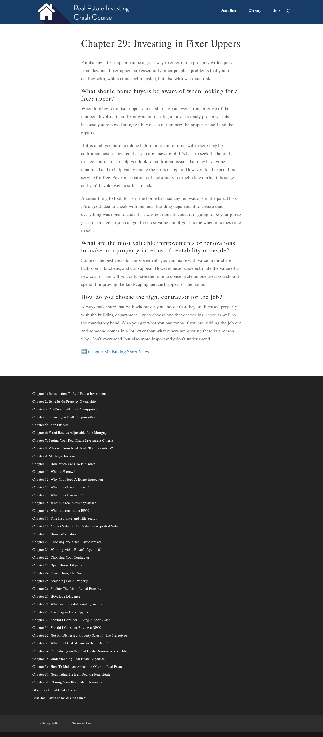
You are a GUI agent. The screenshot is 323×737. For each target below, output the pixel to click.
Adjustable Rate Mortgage (88, 432)
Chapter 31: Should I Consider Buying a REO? (66, 627)
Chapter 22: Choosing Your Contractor (60, 557)
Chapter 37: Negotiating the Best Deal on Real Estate (71, 674)
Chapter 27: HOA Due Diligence (56, 596)
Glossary (255, 11)
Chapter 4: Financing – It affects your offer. (64, 416)
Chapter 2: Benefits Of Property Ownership (64, 401)
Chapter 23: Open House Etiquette (57, 565)
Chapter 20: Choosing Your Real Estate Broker (66, 541)
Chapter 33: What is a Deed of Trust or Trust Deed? (70, 643)
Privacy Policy (49, 723)
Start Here (228, 11)
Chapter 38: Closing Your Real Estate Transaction (68, 682)
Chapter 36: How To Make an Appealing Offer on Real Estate (77, 666)
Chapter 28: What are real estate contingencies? (67, 604)
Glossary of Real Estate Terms (54, 689)
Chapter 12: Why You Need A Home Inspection (67, 479)
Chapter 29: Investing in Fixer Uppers (60, 611)
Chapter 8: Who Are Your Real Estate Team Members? (72, 448)
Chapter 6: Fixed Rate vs (50, 432)
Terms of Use (81, 723)
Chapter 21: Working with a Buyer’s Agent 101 (67, 549)
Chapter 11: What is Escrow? (53, 471)
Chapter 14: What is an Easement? (57, 494)
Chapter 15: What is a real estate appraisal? (64, 502)
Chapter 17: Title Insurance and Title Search (64, 518)
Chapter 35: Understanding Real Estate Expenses (68, 658)
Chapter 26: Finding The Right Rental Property (66, 588)
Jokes (277, 11)
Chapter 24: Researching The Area (57, 572)
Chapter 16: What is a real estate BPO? (60, 510)
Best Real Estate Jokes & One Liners (59, 697)
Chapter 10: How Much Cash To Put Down (63, 463)
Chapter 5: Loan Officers (50, 424)
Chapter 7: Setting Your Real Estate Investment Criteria (72, 440)
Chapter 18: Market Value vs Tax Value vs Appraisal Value (75, 526)
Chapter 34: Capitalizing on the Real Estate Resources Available (79, 650)
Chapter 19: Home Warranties (54, 533)
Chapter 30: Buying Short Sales (118, 351)
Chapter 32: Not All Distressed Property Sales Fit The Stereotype (79, 635)
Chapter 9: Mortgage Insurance (55, 455)
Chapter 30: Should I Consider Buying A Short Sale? (71, 619)
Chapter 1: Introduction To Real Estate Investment (69, 393)
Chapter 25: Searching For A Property (60, 580)
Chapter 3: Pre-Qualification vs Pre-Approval (65, 409)
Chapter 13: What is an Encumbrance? (60, 487)
